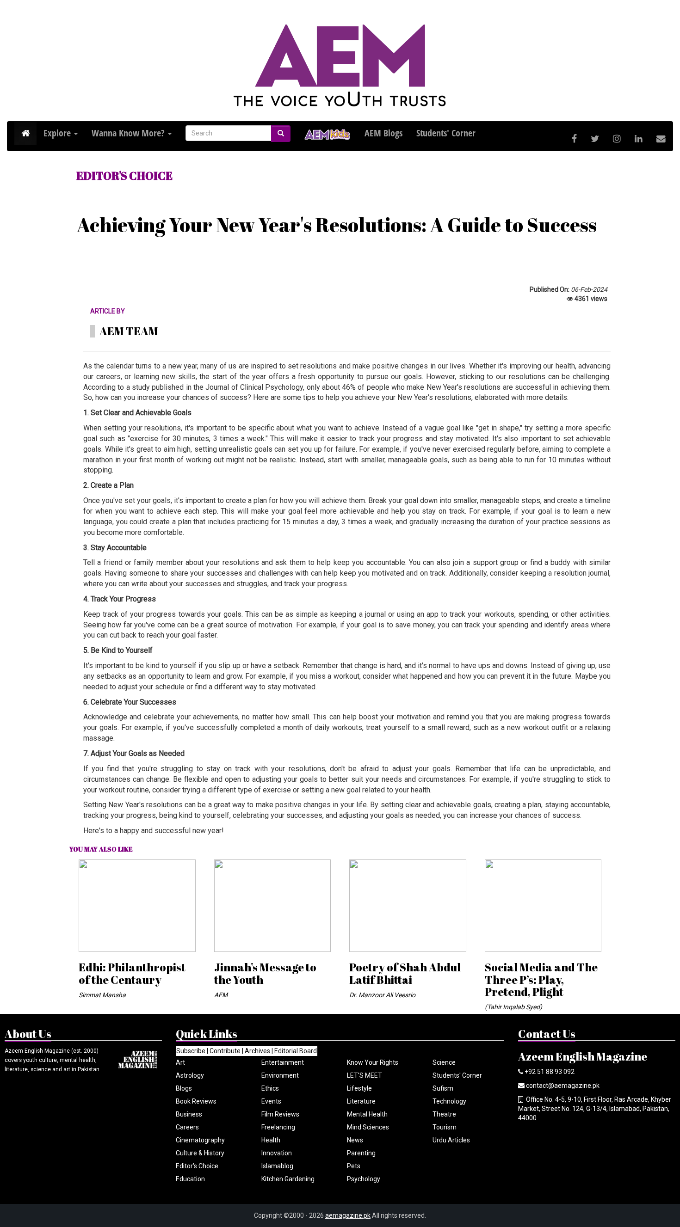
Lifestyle (359, 1088)
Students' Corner (457, 1075)
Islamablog (277, 1166)
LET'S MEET (364, 1075)
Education (190, 1179)
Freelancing (278, 1127)
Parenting (361, 1153)
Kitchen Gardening (288, 1179)
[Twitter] (595, 139)
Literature (361, 1101)
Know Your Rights (372, 1062)
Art (180, 1062)
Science (444, 1062)
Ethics (270, 1088)
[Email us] (661, 139)
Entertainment (282, 1062)
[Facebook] (574, 139)
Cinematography (200, 1140)
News (355, 1140)
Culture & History (200, 1153)
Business (189, 1114)
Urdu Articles (451, 1140)
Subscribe (190, 1051)
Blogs (184, 1088)
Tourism (445, 1127)
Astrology (190, 1075)
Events (271, 1101)
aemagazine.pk (348, 1215)
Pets (353, 1166)
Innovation (276, 1153)
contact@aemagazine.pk (563, 1085)
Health (270, 1140)
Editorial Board (295, 1051)
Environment (280, 1075)
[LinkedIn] (638, 139)
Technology (449, 1101)
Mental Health (367, 1114)
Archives (257, 1051)
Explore (58, 133)
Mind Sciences (368, 1127)
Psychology (363, 1179)
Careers (187, 1127)
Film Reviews (280, 1114)
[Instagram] (617, 139)
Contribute (225, 1051)
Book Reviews (196, 1101)
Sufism (443, 1088)
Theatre (444, 1114)
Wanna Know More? (129, 133)
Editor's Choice (197, 1166)
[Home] (25, 133)
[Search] (281, 133)
